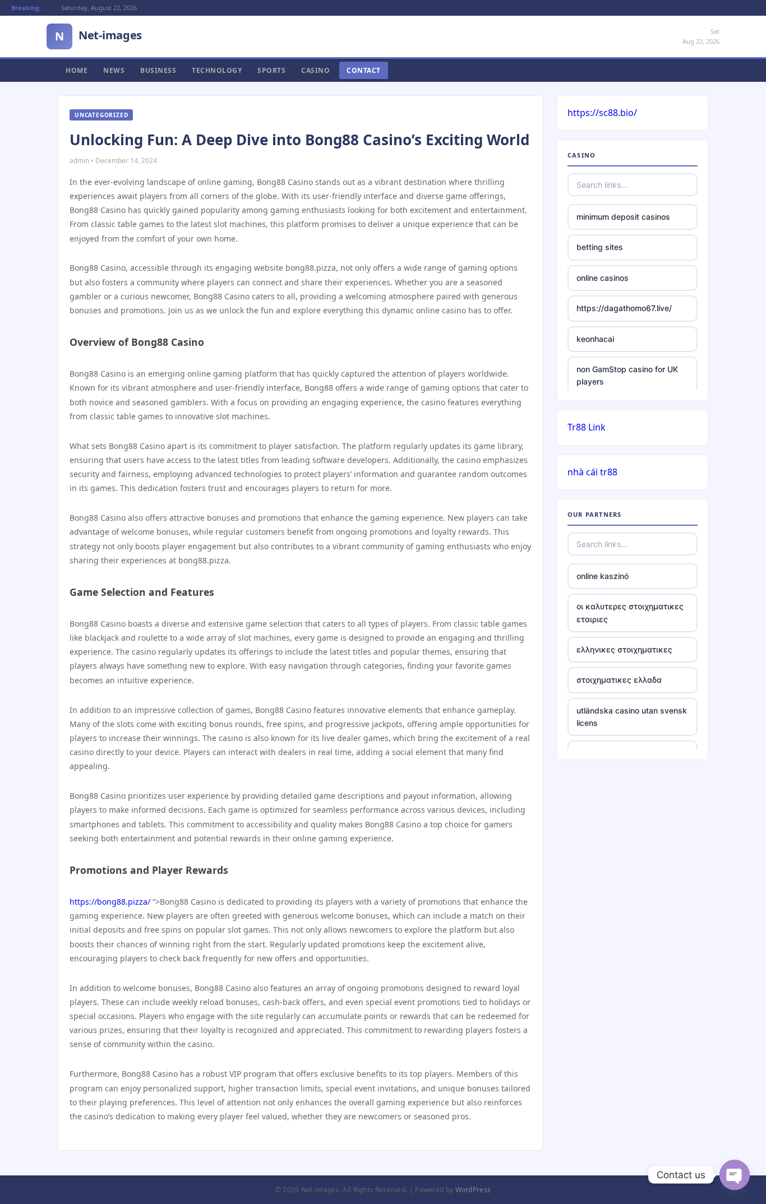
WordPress (473, 1189)
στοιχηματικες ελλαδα (619, 679)
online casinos (602, 278)
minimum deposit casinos (623, 216)
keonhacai (595, 339)
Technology (217, 70)
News (113, 70)
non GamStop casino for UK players (627, 375)
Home (76, 70)
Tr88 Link (586, 427)
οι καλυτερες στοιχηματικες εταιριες (630, 612)
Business (158, 70)
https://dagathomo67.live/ (624, 308)
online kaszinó (602, 576)
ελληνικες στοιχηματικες (624, 649)
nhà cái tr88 (592, 472)
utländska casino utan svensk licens (631, 717)
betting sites (599, 247)
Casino (315, 70)
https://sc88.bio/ (602, 112)
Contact (364, 70)
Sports (271, 70)
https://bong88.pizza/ (110, 901)
